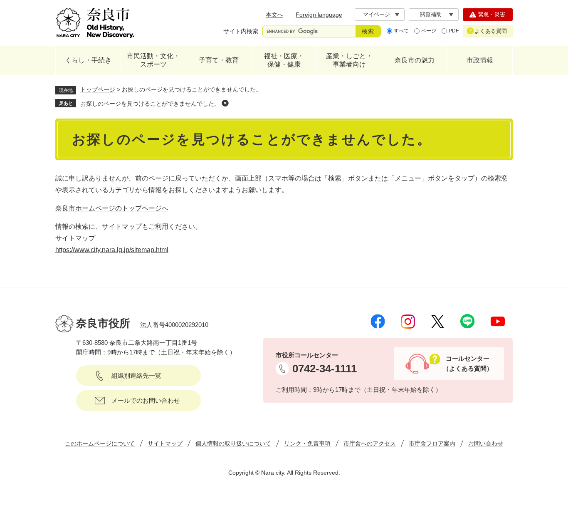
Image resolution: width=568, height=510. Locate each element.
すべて (401, 31)
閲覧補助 (431, 14)
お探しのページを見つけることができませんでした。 (150, 103)
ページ (428, 31)
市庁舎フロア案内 (432, 443)
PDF (454, 31)
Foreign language (319, 14)
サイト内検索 (240, 31)
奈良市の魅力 (415, 60)
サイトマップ (165, 443)
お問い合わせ (485, 443)
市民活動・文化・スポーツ (153, 60)
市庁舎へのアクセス (369, 443)
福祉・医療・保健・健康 (284, 60)
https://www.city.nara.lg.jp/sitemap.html (111, 249)
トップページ (97, 89)
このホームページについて (100, 443)
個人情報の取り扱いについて (233, 443)
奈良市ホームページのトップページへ (111, 208)
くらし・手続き (88, 60)
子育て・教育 (219, 60)
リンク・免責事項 (307, 443)
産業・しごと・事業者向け (349, 60)
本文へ (274, 14)
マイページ (376, 14)
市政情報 (480, 60)
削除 (225, 103)
